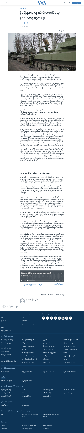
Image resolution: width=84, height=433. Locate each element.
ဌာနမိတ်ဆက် (4, 405)
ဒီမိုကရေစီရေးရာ (5, 351)
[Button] (61, 31)
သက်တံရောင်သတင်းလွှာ (69, 362)
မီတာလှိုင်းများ (25, 405)
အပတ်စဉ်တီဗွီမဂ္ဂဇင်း (6, 396)
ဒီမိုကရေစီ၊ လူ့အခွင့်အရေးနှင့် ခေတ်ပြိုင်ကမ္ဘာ (10, 343)
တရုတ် (2, 327)
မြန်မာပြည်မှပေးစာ (47, 342)
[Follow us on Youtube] (51, 318)
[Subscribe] (70, 318)
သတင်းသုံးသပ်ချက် (6, 348)
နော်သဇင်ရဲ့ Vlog (67, 393)
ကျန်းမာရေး (46, 359)
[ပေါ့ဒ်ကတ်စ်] (66, 318)
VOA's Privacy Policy (48, 425)
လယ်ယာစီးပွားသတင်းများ (28, 356)
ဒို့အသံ (65, 359)
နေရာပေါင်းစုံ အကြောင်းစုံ (69, 356)
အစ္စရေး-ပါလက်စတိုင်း (6, 330)
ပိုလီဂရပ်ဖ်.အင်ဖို (47, 393)
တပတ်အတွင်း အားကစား (28, 352)
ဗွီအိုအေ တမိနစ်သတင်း (69, 389)
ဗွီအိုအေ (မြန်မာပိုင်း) (25, 23)
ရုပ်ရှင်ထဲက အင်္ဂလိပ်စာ (48, 371)
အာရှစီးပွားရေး (46, 356)
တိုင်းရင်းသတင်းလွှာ (68, 342)
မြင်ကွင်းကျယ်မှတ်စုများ (49, 346)
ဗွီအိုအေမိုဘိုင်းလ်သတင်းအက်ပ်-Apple (30, 415)
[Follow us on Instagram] (55, 318)
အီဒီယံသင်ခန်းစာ (5, 371)
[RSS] (63, 318)
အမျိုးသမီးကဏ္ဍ (47, 362)
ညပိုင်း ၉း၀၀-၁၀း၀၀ (27, 380)
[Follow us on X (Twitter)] (47, 318)
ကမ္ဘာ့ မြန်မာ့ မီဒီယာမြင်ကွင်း (28, 339)
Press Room (4, 428)
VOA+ (2, 414)
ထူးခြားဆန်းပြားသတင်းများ (28, 362)
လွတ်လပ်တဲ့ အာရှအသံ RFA (29, 425)
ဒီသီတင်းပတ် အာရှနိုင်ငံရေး (49, 352)
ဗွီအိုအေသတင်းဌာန (27, 275)
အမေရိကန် (3, 324)
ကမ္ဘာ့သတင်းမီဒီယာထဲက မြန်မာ (8, 361)
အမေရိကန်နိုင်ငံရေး (6, 354)
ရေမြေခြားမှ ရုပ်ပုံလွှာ (48, 389)
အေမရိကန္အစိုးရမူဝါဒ (27, 428)
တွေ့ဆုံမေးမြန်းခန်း (26, 396)
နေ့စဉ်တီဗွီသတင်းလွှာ (6, 389)
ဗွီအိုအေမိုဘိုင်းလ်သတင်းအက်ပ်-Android (51, 415)
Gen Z (65, 352)
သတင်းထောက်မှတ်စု (6, 358)
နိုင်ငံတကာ (23, 8)
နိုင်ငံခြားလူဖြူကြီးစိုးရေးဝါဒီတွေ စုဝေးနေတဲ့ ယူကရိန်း (36, 273)
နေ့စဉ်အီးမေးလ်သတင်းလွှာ (28, 324)
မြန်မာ (2, 317)
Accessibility (46, 428)
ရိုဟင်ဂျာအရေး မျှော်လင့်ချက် (70, 339)
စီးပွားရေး (24, 349)
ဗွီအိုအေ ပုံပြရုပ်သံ (47, 396)
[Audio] (64, 2)
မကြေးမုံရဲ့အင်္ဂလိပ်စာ (27, 371)
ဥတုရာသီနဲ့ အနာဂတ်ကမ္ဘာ (28, 346)
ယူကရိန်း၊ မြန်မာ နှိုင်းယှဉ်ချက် (29, 359)
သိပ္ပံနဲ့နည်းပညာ (25, 342)
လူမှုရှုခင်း (45, 339)
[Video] (69, 2)
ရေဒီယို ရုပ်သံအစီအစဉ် (6, 393)
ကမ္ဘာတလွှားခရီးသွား (48, 349)
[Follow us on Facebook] (43, 318)
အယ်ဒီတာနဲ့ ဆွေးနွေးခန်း (7, 339)
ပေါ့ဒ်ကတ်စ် (24, 320)
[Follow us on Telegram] (59, 318)
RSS (22, 317)
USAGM (3, 425)
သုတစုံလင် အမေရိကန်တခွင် (70, 349)
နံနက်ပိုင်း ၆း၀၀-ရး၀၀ (6, 380)
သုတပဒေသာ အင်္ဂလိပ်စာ (69, 371)
